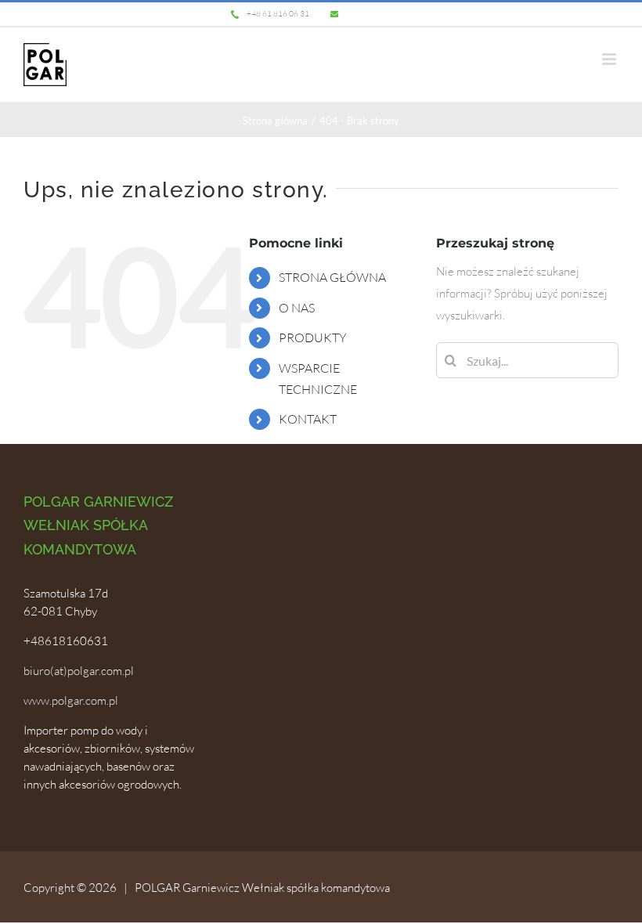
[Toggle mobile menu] (610, 59)
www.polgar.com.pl (70, 700)
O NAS (297, 308)
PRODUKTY (313, 337)
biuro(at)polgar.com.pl (78, 670)
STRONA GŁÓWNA (332, 277)
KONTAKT (308, 419)
